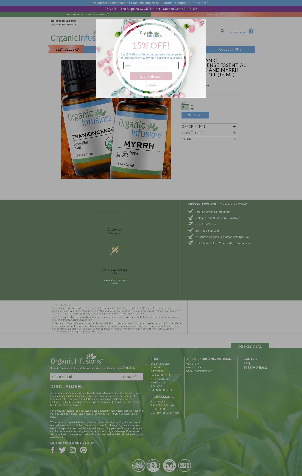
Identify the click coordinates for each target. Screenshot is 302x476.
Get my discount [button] (151, 76)
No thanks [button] (151, 85)
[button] (202, 23)
